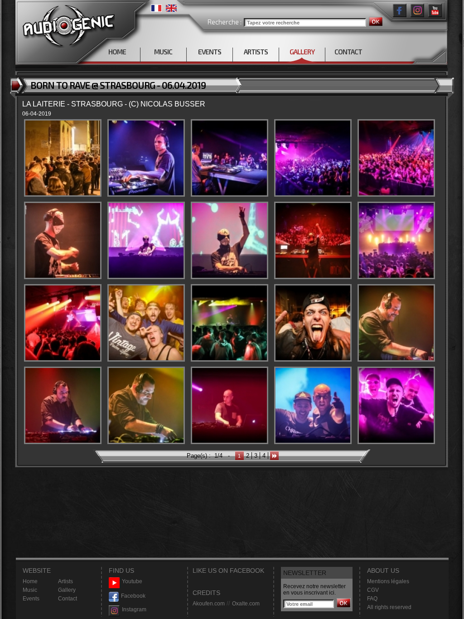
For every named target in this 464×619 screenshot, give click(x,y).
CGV (373, 590)
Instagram (134, 609)
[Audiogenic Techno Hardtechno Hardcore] (67, 24)
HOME (117, 52)
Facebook (133, 596)
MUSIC (163, 52)
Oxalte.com (246, 603)
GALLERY (302, 52)
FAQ (372, 598)
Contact (67, 598)
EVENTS (209, 52)
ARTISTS (256, 52)
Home (30, 581)
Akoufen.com (209, 603)
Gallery (67, 590)
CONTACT (348, 52)
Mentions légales (388, 581)
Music (30, 590)
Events (31, 598)
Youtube (132, 581)
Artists (65, 581)
